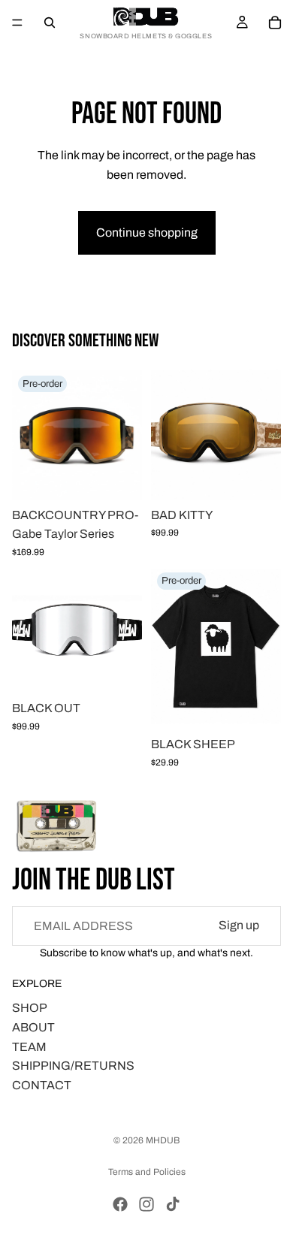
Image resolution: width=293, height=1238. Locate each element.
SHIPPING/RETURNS (73, 1065)
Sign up (239, 925)
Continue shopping (147, 232)
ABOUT (33, 1027)
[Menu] (17, 22)
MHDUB (163, 1140)
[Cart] (274, 22)
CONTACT (41, 1085)
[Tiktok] (173, 1204)
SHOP (29, 1007)
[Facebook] (120, 1204)
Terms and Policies (147, 1172)
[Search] (49, 22)
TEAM (29, 1046)
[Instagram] (146, 1204)
